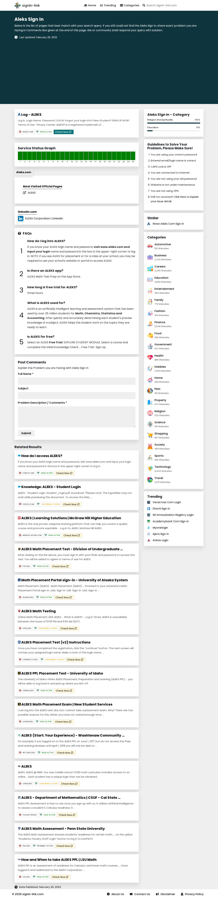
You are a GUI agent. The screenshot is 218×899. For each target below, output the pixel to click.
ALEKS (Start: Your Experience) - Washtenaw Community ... (72, 735)
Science (159, 422)
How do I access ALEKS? (41, 455)
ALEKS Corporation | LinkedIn (44, 218)
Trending (110, 5)
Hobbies (160, 367)
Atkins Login (160, 540)
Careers (160, 266)
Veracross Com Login (167, 502)
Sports (159, 456)
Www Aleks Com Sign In (168, 224)
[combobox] (172, 5)
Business (160, 255)
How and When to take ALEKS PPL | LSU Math (59, 859)
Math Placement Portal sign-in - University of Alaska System (74, 580)
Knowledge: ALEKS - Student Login (51, 486)
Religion (159, 411)
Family (158, 300)
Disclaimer (168, 894)
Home (92, 5)
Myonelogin (160, 528)
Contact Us (142, 894)
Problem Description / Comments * (42, 403)
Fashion (159, 311)
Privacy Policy (194, 894)
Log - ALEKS (31, 114)
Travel (158, 478)
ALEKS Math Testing (38, 611)
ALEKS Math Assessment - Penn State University (63, 828)
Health (159, 356)
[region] (109, 69)
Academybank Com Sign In (171, 521)
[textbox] (172, 5)
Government (163, 344)
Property (160, 400)
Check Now (62, 132)
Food (157, 333)
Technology (162, 467)
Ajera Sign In (161, 534)
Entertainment (164, 289)
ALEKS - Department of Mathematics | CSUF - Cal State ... (70, 797)
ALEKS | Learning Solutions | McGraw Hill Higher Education (71, 518)
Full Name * (25, 374)
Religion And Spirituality (160, 119)
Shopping (161, 434)
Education (152, 127)
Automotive (162, 244)
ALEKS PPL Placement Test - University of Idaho (62, 673)
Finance (159, 322)
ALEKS (32, 193)
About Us (117, 894)
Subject (23, 388)
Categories (131, 5)
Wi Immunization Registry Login (173, 515)
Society (159, 445)
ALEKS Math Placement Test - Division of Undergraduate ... (72, 549)
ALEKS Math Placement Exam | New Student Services (66, 704)
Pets (157, 389)
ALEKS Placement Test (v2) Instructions (55, 642)
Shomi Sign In (161, 509)
